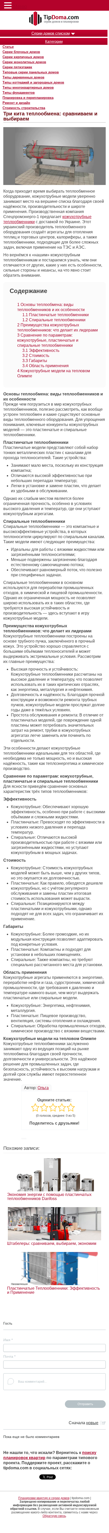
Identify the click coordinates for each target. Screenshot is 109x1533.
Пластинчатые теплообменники (55, 315)
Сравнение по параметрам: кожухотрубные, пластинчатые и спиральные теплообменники (47, 340)
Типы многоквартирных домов (28, 87)
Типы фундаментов (19, 93)
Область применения (45, 366)
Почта (9, 1356)
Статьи (8, 47)
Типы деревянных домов (23, 77)
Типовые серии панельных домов (31, 72)
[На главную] (54, 19)
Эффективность (40, 350)
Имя (8, 1340)
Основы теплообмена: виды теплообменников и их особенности (51, 307)
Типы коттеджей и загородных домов (33, 82)
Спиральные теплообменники (53, 320)
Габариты (34, 360)
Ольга (43, 1088)
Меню (20, 6)
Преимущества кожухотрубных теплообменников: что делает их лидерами (57, 327)
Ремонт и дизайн (16, 103)
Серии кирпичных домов (23, 57)
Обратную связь (54, 1516)
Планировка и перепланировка (28, 98)
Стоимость (35, 355)
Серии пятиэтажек (17, 67)
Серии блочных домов (21, 52)
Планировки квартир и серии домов (43, 1498)
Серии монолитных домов (24, 62)
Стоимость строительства (24, 108)
